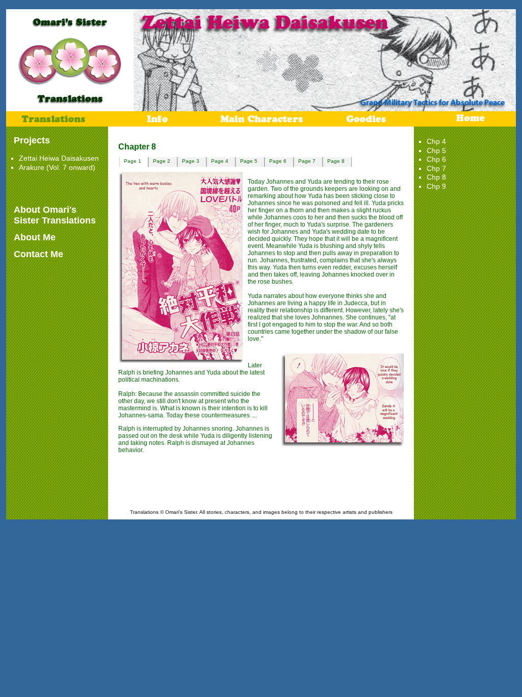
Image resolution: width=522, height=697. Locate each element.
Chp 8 (436, 177)
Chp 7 (436, 168)
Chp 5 (436, 150)
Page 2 (161, 161)
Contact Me (38, 254)
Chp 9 (436, 186)
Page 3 (190, 161)
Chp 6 (436, 159)
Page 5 (248, 161)
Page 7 (307, 161)
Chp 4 (436, 141)
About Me (35, 237)
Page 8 (336, 161)
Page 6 (277, 161)
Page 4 (219, 161)
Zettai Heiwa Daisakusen (59, 158)
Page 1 (132, 161)
